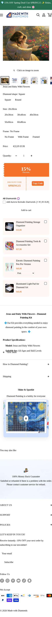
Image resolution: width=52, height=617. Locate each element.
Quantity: (7, 155)
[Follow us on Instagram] (7, 580)
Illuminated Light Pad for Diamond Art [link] (27, 286)
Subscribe (8, 562)
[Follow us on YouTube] (18, 580)
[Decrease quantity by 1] (16, 156)
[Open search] (38, 15)
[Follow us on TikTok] (24, 580)
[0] (49, 15)
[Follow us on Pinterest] (13, 580)
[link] (9, 226)
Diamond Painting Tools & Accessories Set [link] (28, 243)
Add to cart (26, 210)
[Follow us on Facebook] (2, 580)
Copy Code (38, 183)
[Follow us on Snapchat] (29, 580)
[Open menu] (1, 15)
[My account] (43, 15)
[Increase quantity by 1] (31, 156)
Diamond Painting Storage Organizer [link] (28, 224)
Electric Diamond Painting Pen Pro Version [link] (28, 262)
